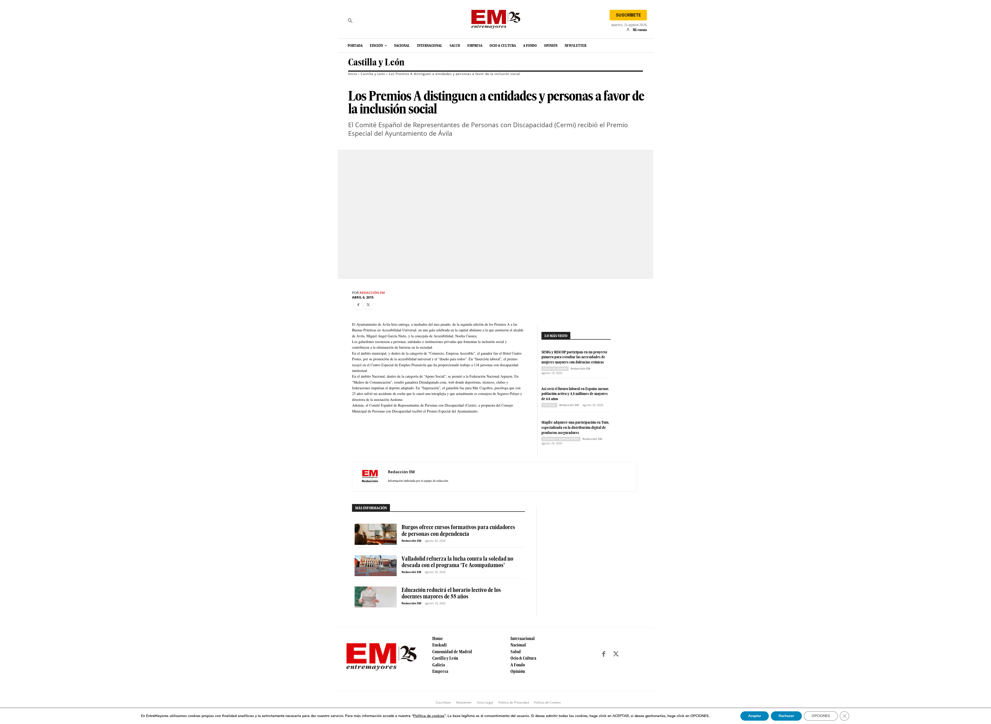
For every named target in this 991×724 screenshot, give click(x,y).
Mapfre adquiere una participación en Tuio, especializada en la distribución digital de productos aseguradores (575, 427)
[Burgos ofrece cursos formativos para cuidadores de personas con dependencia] (376, 534)
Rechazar (786, 715)
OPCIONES (821, 715)
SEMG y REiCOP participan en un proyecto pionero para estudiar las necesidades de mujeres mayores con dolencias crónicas (574, 357)
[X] (368, 305)
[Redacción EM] (370, 476)
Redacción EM (372, 293)
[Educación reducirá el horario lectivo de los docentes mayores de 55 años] (376, 596)
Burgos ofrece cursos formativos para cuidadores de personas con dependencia (458, 530)
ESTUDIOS (549, 405)
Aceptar (754, 715)
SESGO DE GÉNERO (555, 368)
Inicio (352, 74)
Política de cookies (428, 715)
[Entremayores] (495, 18)
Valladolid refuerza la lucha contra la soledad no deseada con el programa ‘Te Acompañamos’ (457, 561)
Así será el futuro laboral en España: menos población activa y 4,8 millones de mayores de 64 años (575, 393)
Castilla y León (376, 62)
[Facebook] (358, 305)
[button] (350, 20)
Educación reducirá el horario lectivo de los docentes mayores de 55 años (451, 593)
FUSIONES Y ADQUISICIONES (561, 439)
